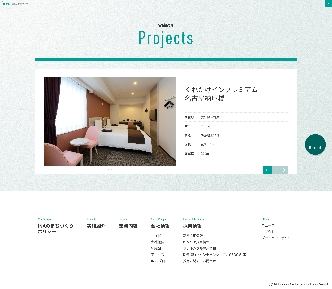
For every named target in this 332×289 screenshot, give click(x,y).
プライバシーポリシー (278, 238)
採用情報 (192, 226)
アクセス (157, 254)
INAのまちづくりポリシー (56, 228)
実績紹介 (96, 226)
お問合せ (268, 231)
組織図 (156, 248)
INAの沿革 (158, 260)
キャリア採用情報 (196, 241)
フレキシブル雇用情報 (199, 248)
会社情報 (160, 226)
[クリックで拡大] (110, 121)
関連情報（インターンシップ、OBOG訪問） (215, 254)
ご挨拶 (156, 235)
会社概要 (157, 241)
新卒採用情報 (193, 235)
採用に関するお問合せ (199, 260)
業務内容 (128, 226)
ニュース (268, 225)
